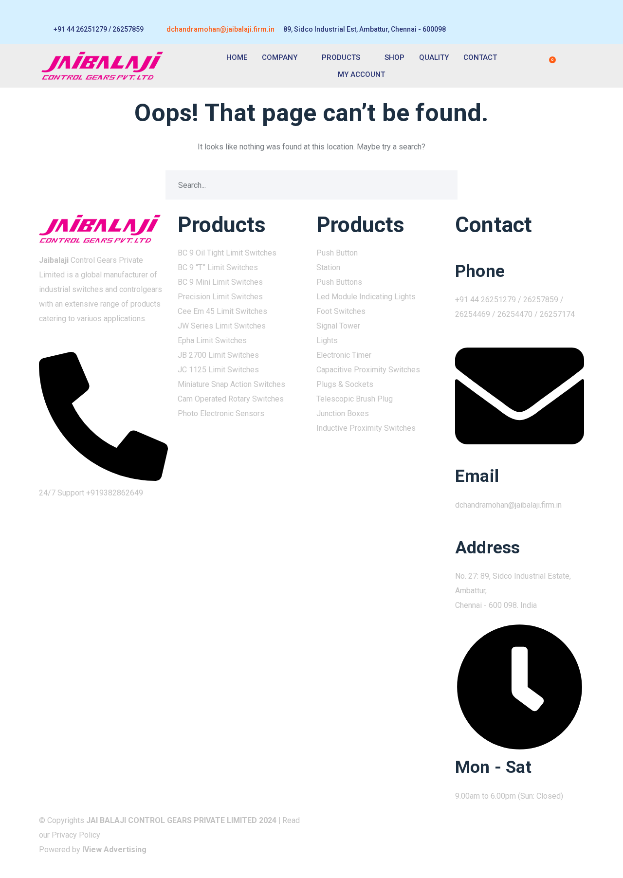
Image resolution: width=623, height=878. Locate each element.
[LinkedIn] (561, 22)
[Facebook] (526, 22)
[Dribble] (579, 22)
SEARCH (443, 185)
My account (361, 74)
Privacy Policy (76, 835)
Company (279, 57)
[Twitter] (544, 22)
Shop (394, 57)
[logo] (100, 228)
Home (236, 57)
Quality (434, 57)
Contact (480, 57)
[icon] (559, 820)
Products (341, 57)
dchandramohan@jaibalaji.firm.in (220, 29)
